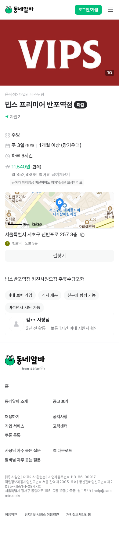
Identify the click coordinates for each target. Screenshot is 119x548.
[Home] (19, 9)
